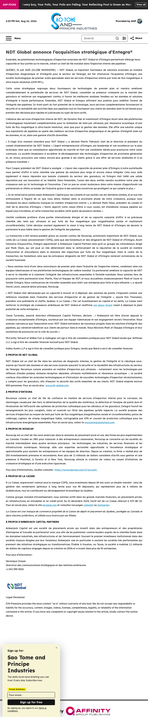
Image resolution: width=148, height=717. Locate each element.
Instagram (103, 505)
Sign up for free (31, 702)
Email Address (17, 689)
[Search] (117, 38)
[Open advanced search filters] (124, 38)
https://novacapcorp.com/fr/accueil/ (76, 469)
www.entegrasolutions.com (99, 422)
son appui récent (102, 305)
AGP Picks (9, 4)
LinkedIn (88, 505)
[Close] (56, 647)
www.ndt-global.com (57, 385)
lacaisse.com (49, 505)
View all (141, 4)
